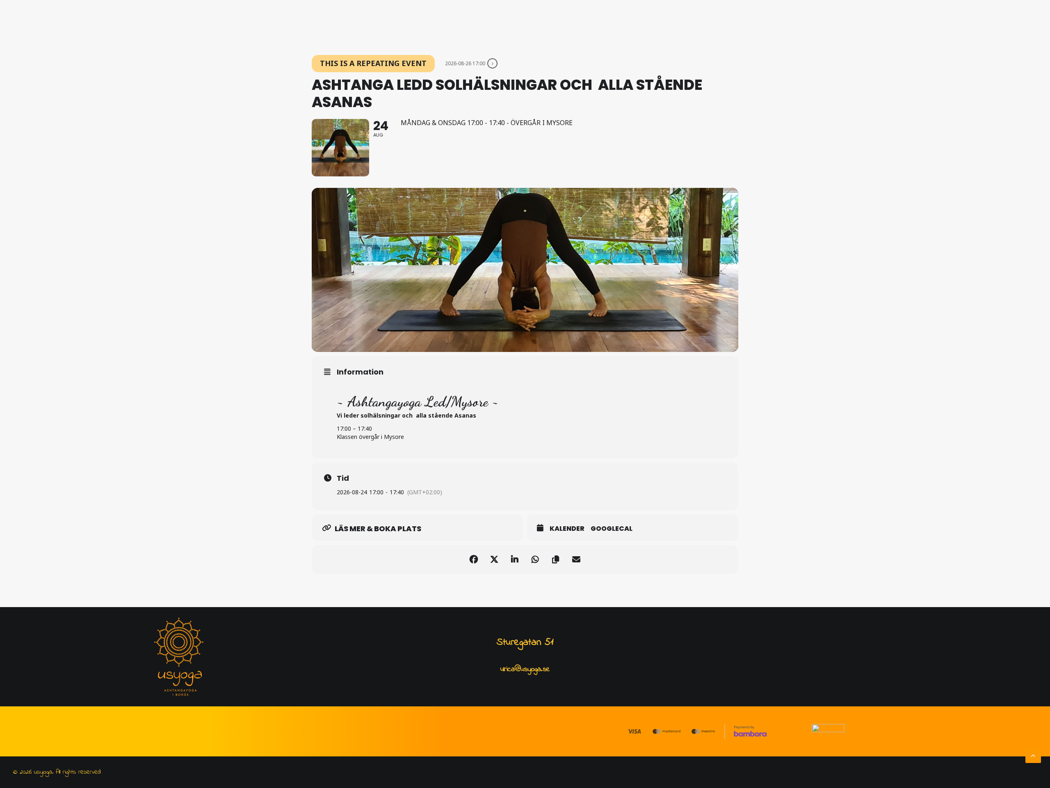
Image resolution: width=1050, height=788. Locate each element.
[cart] (750, 23)
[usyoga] (306, 23)
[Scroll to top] (1033, 754)
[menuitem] (352, 23)
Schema (543, 23)
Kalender (567, 529)
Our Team (589, 23)
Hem (352, 23)
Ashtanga (386, 23)
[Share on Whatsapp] (535, 559)
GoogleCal (611, 529)
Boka (630, 23)
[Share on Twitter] (494, 559)
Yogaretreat (500, 23)
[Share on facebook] (473, 559)
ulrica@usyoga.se (525, 669)
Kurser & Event (441, 23)
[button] (714, 23)
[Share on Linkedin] (514, 559)
